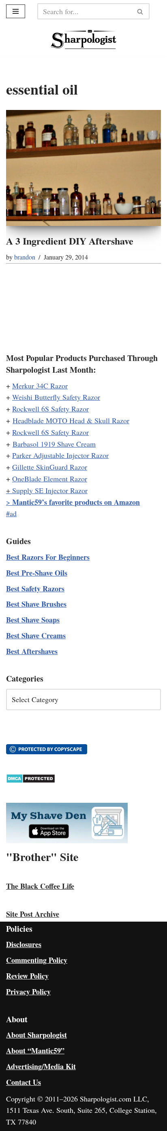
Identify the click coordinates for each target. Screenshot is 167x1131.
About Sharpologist (36, 1035)
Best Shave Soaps (33, 619)
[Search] (140, 11)
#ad (11, 513)
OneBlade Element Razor (49, 478)
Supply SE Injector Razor (50, 490)
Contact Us (23, 1082)
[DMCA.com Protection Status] (30, 780)
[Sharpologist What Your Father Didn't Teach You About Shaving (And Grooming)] (83, 39)
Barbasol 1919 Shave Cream (54, 444)
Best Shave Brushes (36, 604)
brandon (24, 257)
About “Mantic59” (35, 1050)
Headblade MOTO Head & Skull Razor (71, 420)
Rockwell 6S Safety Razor (50, 409)
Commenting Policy (36, 960)
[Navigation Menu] (15, 11)
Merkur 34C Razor (40, 385)
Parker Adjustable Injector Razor (60, 455)
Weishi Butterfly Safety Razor (56, 397)
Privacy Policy (28, 991)
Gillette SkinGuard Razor (49, 467)
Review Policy (27, 976)
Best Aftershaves (32, 651)
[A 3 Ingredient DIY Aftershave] (83, 168)
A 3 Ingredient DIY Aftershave (69, 241)
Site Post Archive (32, 914)
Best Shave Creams (36, 635)
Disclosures (23, 944)
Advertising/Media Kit (41, 1066)
